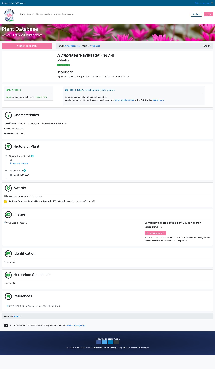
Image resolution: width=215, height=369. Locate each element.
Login (8, 97)
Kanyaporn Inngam (19, 163)
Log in (208, 14)
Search (30, 14)
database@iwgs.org (75, 325)
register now (41, 97)
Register (196, 14)
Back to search (28, 45)
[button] (98, 342)
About (57, 14)
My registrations (44, 14)
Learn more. (158, 100)
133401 (16, 316)
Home (22, 14)
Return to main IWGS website (14, 3)
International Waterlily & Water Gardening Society (103, 348)
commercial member (124, 100)
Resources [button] (67, 14)
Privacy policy (143, 348)
